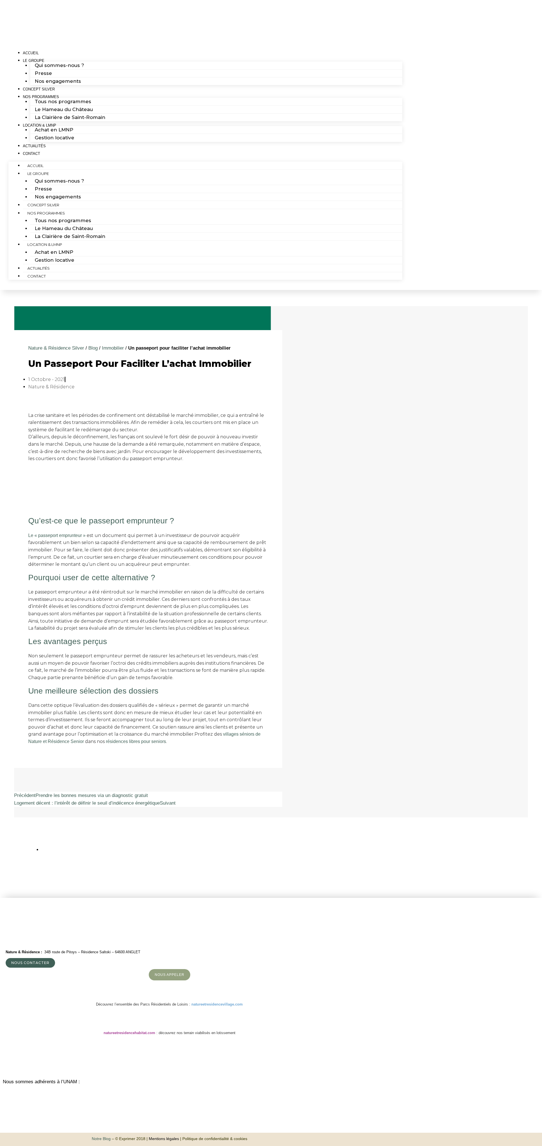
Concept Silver (43, 205)
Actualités (38, 268)
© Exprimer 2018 (130, 1138)
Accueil (35, 165)
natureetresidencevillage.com (217, 1004)
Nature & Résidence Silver (56, 348)
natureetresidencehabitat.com (129, 1033)
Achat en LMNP (54, 130)
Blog (93, 348)
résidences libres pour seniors (136, 741)
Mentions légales (164, 1138)
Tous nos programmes (63, 101)
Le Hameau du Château (64, 109)
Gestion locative (54, 137)
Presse (43, 73)
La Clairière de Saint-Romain (70, 117)
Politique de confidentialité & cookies (214, 1138)
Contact (31, 153)
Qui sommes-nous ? (59, 65)
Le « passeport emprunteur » (57, 535)
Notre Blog (101, 1138)
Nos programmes (46, 213)
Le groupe (38, 173)
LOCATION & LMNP (44, 244)
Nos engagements (58, 81)
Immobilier (113, 348)
